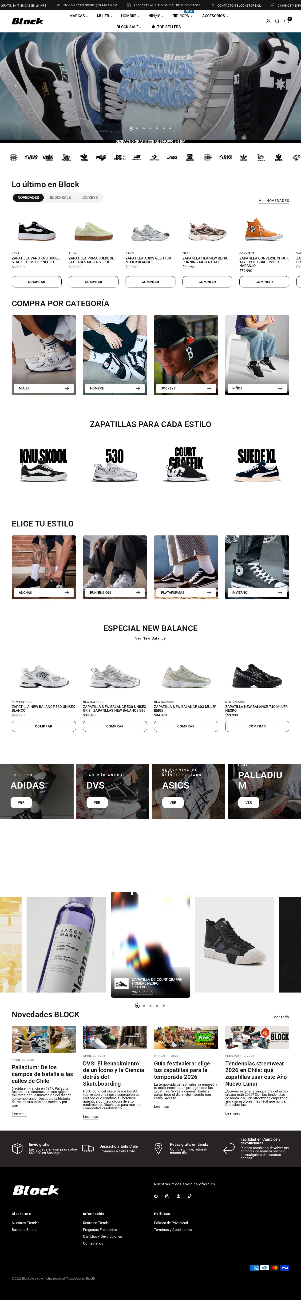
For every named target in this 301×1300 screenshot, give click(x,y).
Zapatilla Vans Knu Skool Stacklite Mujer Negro (35, 260)
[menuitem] (80, 16)
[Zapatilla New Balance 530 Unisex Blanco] (44, 672)
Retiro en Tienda (96, 1223)
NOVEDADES (28, 197)
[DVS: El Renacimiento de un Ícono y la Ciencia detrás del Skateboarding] (115, 1037)
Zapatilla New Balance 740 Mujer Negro (256, 709)
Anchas (25, 592)
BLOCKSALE (60, 197)
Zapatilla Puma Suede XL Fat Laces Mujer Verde (91, 260)
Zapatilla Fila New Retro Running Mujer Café (205, 260)
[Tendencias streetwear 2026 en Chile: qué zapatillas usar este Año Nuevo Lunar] (257, 1037)
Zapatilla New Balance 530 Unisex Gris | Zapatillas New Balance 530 (114, 709)
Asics (130, 253)
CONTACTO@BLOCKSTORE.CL (200, 5)
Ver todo (281, 1017)
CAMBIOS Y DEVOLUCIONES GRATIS (265, 5)
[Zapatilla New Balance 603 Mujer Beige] (186, 672)
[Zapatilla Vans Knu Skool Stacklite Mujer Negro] (37, 228)
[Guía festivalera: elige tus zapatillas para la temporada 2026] (186, 1037)
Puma (73, 253)
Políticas (162, 1213)
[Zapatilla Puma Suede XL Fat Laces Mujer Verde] (94, 228)
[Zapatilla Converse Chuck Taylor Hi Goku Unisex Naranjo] (264, 228)
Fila (185, 253)
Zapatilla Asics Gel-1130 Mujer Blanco (148, 260)
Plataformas (172, 592)
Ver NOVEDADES (274, 201)
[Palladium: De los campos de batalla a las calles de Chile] (44, 1039)
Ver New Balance (150, 638)
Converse (247, 253)
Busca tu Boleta (24, 1230)
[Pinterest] (182, 1196)
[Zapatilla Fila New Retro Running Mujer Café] (207, 228)
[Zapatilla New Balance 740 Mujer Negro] (257, 672)
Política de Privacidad (171, 1223)
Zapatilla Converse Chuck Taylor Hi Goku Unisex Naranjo (264, 262)
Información (94, 1213)
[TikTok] (193, 1196)
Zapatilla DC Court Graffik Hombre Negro (157, 982)
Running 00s (100, 592)
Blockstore (21, 1213)
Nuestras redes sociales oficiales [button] (184, 1184)
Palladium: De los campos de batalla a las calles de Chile (42, 1074)
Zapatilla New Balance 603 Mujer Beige (185, 709)
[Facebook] (159, 1196)
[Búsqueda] (277, 21)
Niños (237, 388)
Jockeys (90, 197)
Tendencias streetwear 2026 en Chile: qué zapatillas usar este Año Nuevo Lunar (256, 1073)
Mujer (24, 388)
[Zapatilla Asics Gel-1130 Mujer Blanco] (150, 228)
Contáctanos (93, 1243)
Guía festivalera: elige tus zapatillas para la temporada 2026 (182, 1070)
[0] (285, 21)
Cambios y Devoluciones (102, 1236)
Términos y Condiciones (173, 1230)
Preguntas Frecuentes (100, 1230)
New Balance (22, 701)
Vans (16, 253)
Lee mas (19, 1114)
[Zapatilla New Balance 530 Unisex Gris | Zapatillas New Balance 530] (115, 672)
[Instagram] (170, 1196)
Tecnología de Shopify (80, 1278)
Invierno (239, 592)
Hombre (97, 388)
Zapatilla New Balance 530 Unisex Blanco (43, 709)
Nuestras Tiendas (26, 1223)
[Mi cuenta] (268, 21)
